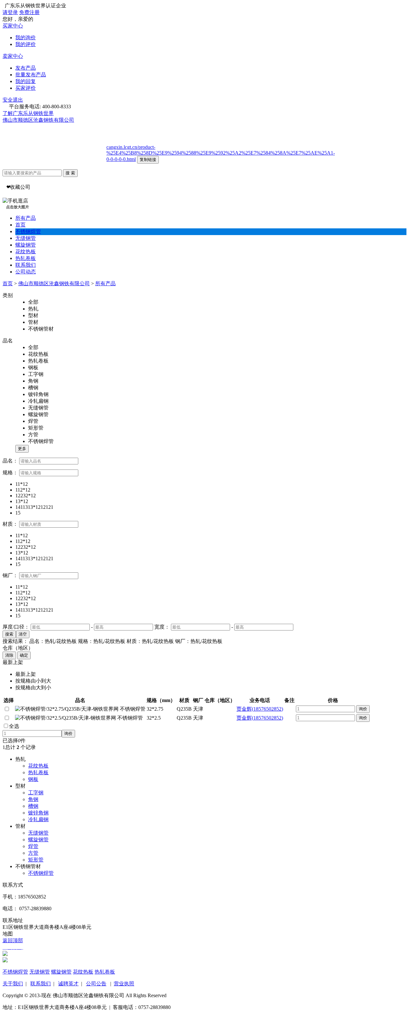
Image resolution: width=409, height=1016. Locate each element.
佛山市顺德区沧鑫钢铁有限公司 (38, 120)
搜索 (9, 634)
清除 (9, 655)
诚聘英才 (68, 983)
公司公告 (96, 983)
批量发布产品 (30, 74)
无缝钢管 (25, 238)
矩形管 (35, 859)
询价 (363, 709)
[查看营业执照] (77, 120)
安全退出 (13, 100)
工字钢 (35, 792)
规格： (10, 472)
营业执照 (124, 983)
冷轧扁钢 (38, 819)
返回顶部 (13, 940)
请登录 (10, 12)
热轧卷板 (25, 258)
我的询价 (25, 37)
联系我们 (25, 265)
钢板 (33, 779)
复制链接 (148, 159)
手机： (10, 896)
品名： (10, 460)
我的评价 (25, 44)
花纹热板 (25, 251)
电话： (10, 908)
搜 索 (70, 173)
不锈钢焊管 (28, 231)
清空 (23, 634)
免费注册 (29, 12)
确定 (24, 655)
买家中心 (13, 25)
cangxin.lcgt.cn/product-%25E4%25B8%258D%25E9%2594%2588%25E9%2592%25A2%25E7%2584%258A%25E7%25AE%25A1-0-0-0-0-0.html (220, 153)
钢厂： (10, 575)
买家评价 (25, 88)
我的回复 (25, 81)
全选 (14, 726)
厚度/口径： (16, 627)
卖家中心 (13, 56)
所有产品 (25, 218)
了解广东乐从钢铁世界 (28, 113)
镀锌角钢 (38, 812)
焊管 (33, 846)
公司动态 (25, 271)
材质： (10, 524)
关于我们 (13, 983)
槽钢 (33, 806)
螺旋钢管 (25, 245)
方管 (33, 853)
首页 (20, 224)
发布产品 (25, 68)
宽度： (162, 627)
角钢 (33, 799)
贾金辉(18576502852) (259, 709)
